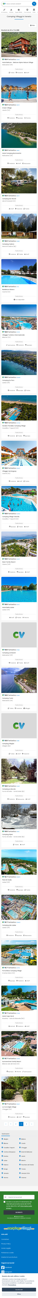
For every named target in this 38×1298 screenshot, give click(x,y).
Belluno (23, 1139)
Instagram (8, 1272)
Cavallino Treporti (8, 1148)
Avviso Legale (6, 1248)
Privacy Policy (6, 1244)
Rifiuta (19, 1294)
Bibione (5, 1143)
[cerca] (34, 4)
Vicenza (23, 1177)
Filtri (33, 25)
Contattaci (5, 1239)
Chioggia (24, 1148)
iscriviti (19, 1212)
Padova (5, 1165)
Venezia (5, 1173)
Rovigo (5, 1169)
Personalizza (12, 1285)
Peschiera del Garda (27, 1165)
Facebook (8, 1267)
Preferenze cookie (7, 1253)
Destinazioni (5, 1134)
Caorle (23, 1143)
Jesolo (23, 1156)
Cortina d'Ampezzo (9, 1152)
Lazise (5, 1160)
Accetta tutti (19, 1289)
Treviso (23, 1169)
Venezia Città (25, 1173)
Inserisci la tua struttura (9, 1257)
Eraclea (5, 1156)
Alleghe (5, 1139)
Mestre (23, 1160)
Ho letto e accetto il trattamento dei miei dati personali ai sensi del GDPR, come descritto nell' (19, 1205)
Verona (5, 1177)
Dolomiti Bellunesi (26, 1152)
